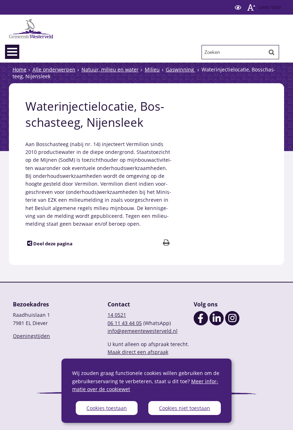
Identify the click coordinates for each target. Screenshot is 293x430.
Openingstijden (31, 335)
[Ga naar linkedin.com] (216, 323)
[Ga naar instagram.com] (232, 323)
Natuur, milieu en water (110, 69)
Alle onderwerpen (54, 69)
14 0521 (117, 314)
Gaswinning (180, 69)
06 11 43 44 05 (125, 323)
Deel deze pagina (52, 244)
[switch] (238, 7)
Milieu (152, 69)
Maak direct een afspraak (138, 352)
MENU (12, 52)
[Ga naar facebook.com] (201, 323)
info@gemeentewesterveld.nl (143, 331)
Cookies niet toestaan (184, 408)
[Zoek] (271, 52)
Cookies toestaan (106, 408)
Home (19, 69)
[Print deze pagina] (166, 243)
